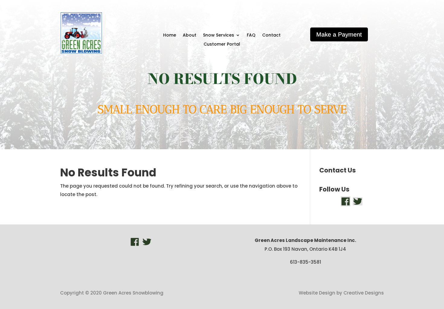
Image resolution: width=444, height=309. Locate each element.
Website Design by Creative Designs (341, 293)
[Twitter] (357, 201)
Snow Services (218, 35)
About (189, 35)
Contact (271, 35)
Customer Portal (222, 44)
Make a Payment (339, 34)
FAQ (251, 35)
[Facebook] (345, 201)
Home (169, 35)
